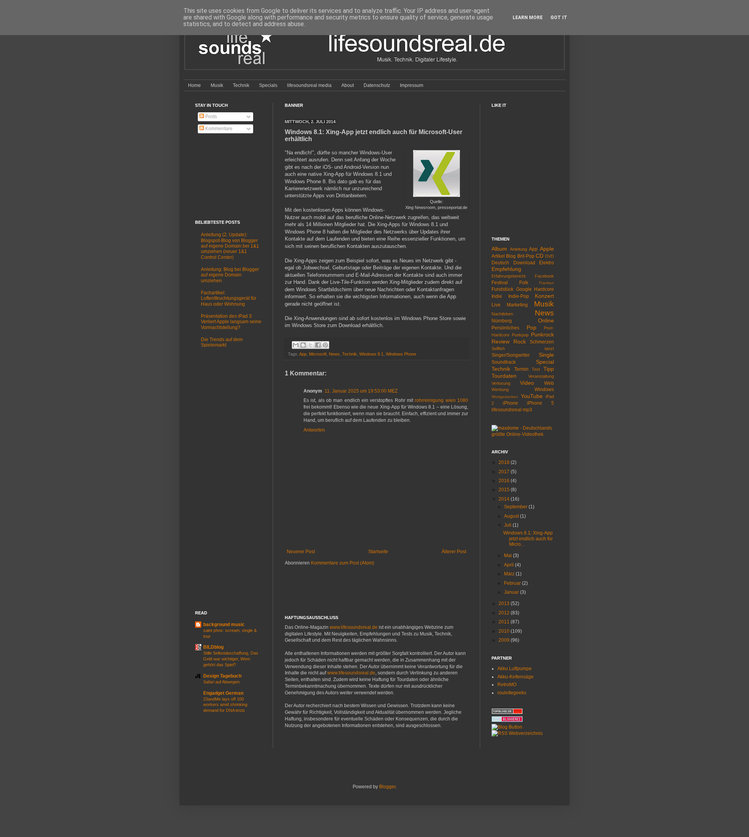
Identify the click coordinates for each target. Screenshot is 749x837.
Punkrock (542, 334)
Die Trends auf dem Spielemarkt (222, 342)
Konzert (544, 296)
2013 (505, 603)
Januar (512, 592)
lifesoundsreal (507, 409)
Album (499, 249)
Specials (268, 85)
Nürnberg (502, 321)
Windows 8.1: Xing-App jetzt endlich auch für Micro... (528, 538)
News (334, 354)
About (347, 85)
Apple (547, 249)
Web (549, 383)
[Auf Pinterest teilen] (325, 345)
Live (496, 305)
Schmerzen (542, 342)
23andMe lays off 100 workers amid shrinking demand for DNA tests (225, 705)
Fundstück (502, 289)
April (509, 565)
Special (545, 362)
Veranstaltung (541, 376)
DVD (549, 256)
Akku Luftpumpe (514, 668)
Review (500, 341)
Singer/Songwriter (511, 355)
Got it (558, 17)
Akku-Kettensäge (515, 677)
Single (546, 355)
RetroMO (506, 684)
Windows (544, 389)
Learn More (528, 17)
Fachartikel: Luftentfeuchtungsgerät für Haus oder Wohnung (228, 298)
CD (539, 256)
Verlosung (501, 383)
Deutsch (500, 262)
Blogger (387, 786)
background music (224, 624)
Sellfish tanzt (523, 348)
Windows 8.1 (371, 354)
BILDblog (213, 647)
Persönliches (505, 328)
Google (524, 289)
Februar (513, 583)
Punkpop (520, 335)
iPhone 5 (540, 403)
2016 (505, 480)
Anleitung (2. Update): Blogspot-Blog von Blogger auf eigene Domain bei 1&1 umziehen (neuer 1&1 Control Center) (230, 246)
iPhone (510, 403)
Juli (508, 525)
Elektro (546, 262)
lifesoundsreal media (309, 85)
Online (546, 320)
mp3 (527, 409)
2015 (505, 489)
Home (194, 85)
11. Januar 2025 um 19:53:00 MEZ (361, 391)
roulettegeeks (511, 692)
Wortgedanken (505, 397)
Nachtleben (502, 313)
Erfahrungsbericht (508, 276)
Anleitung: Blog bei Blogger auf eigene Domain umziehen (230, 275)
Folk (523, 282)
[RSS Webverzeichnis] (517, 733)
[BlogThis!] (303, 345)
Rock (519, 341)
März (510, 574)
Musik (217, 85)
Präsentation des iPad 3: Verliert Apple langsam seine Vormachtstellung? (231, 321)
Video (527, 383)
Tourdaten (504, 376)
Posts (210, 116)
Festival (500, 282)
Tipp (548, 369)
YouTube (532, 396)
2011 (505, 622)
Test (536, 369)
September (516, 507)
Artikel (498, 256)
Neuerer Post (301, 551)
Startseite (378, 551)
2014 (505, 499)
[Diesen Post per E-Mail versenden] (296, 345)
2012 (505, 613)
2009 (505, 640)
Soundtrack (504, 362)
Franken (546, 283)
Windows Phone (401, 354)
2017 (505, 471)
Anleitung (518, 249)
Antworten (314, 430)
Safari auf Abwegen (221, 682)
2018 (505, 462)
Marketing (517, 305)
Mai (508, 555)
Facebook (544, 276)
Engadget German (223, 693)
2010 (505, 631)
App (303, 354)
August (512, 516)
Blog (511, 256)
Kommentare (218, 128)
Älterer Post (454, 551)
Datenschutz (377, 85)
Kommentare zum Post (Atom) (342, 563)
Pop (531, 327)
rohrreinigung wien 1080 (441, 400)
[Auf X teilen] (310, 345)
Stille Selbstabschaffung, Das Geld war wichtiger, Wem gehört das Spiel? (230, 659)
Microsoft (318, 354)
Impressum (411, 85)
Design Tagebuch (222, 676)
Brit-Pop (525, 256)
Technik (241, 85)
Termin (521, 369)
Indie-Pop (518, 296)
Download (524, 262)
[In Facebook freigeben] (318, 345)
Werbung (500, 389)
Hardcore (544, 289)
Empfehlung (506, 269)
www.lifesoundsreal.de (354, 627)
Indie (497, 296)
